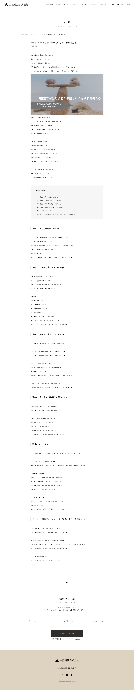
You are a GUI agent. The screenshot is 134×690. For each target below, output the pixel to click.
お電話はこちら (65, 633)
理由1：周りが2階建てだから (49, 197)
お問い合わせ (32, 621)
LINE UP (74, 4)
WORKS (84, 4)
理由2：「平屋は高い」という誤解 (50, 200)
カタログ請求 (65, 621)
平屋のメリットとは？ (47, 211)
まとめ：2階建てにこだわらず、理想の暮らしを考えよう (57, 214)
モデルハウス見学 (98, 621)
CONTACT (103, 4)
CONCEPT (49, 4)
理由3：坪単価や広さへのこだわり (50, 204)
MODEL (66, 4)
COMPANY (93, 4)
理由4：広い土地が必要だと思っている (52, 207)
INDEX (67, 582)
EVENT (58, 4)
